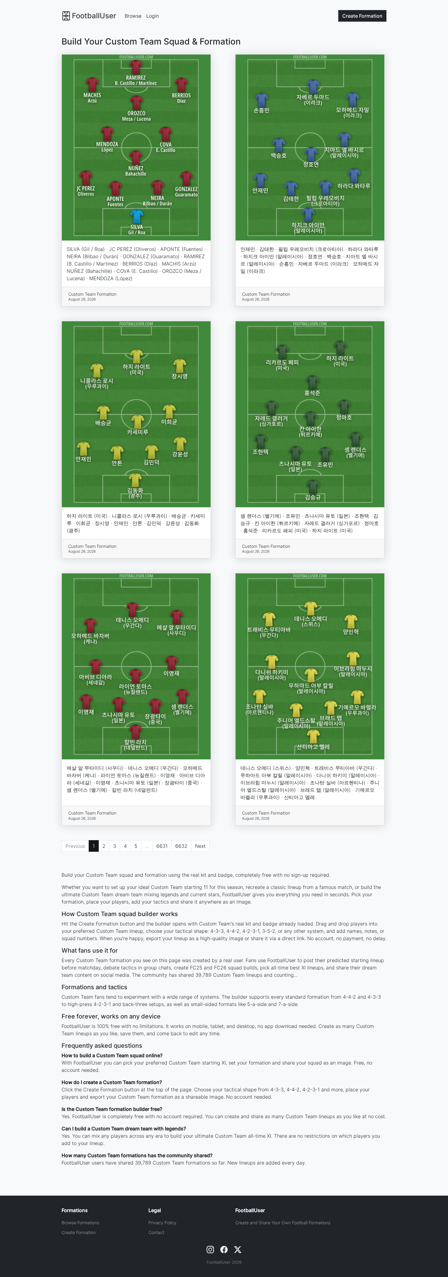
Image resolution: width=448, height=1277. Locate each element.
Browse (133, 16)
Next (200, 846)
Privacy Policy (162, 1222)
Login (152, 16)
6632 (181, 846)
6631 (162, 846)
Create (362, 16)
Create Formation (79, 1232)
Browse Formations (80, 1222)
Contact (156, 1232)
